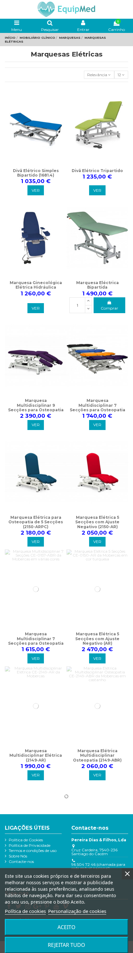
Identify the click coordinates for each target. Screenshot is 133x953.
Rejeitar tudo (66, 944)
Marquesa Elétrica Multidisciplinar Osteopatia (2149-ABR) (97, 755)
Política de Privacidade (29, 845)
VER (36, 190)
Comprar (109, 308)
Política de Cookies (26, 840)
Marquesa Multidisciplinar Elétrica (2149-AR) (35, 755)
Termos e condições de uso (32, 851)
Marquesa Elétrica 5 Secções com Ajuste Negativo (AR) (97, 638)
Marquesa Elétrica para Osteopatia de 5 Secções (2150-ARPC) (35, 522)
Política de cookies (25, 911)
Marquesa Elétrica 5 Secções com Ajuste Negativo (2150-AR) (97, 522)
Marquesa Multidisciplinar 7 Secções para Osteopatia (97, 405)
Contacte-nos (21, 862)
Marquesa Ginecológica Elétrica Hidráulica (36, 285)
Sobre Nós (18, 856)
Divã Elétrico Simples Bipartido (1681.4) (36, 173)
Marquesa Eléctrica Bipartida (97, 285)
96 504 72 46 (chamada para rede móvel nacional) (98, 866)
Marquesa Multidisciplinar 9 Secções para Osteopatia (36, 405)
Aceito (66, 927)
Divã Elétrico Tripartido (97, 170)
